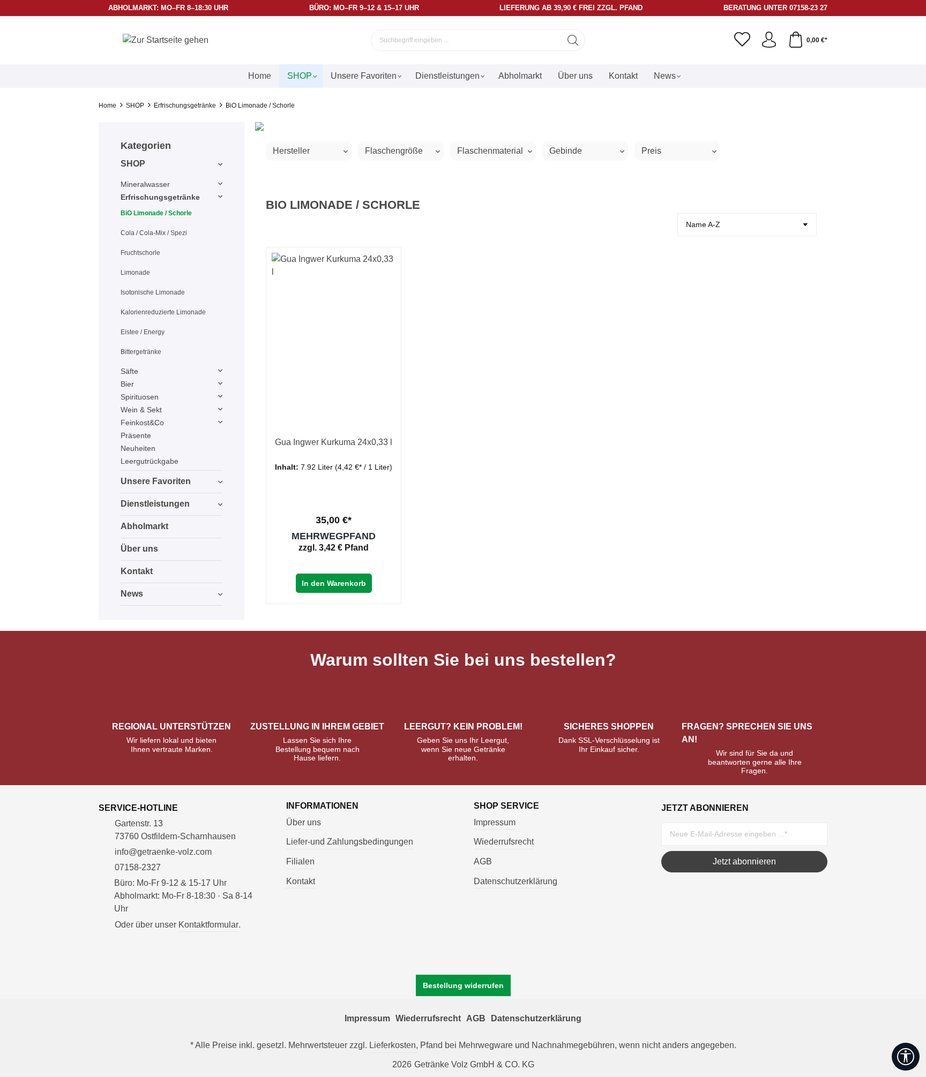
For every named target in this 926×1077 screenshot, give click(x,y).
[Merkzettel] (742, 40)
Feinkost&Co (142, 422)
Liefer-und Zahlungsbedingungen (349, 841)
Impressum (495, 822)
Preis (651, 150)
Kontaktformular (208, 924)
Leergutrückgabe (149, 461)
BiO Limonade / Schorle (156, 213)
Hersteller (291, 150)
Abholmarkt (144, 526)
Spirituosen (140, 397)
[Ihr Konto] (769, 40)
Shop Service (506, 806)
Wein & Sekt (141, 409)
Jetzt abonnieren (744, 861)
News (132, 593)
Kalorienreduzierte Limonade (163, 312)
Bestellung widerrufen (463, 985)
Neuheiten (138, 448)
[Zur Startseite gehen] (166, 40)
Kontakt (137, 571)
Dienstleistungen (155, 503)
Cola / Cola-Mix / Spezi (154, 233)
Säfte (129, 371)
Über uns (139, 548)
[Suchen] (573, 40)
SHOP (133, 163)
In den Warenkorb (334, 583)
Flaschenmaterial (490, 150)
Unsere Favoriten (156, 481)
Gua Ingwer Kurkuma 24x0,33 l (333, 442)
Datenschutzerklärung (515, 881)
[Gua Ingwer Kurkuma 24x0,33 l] (333, 333)
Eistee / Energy (143, 332)
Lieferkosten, (393, 1045)
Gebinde (565, 150)
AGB (483, 861)
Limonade (135, 272)
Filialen (300, 861)
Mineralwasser (145, 184)
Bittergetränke (141, 352)
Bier (127, 384)
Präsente (136, 435)
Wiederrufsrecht (504, 841)
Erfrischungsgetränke (160, 197)
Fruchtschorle (140, 253)
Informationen (322, 806)
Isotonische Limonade (153, 292)
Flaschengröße (394, 150)
